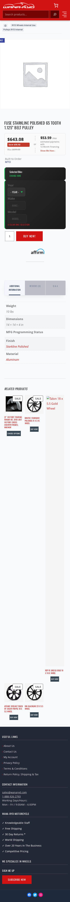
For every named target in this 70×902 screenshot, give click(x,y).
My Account (11, 757)
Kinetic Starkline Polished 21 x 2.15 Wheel (32, 420)
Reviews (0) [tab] (35, 285)
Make (11, 198)
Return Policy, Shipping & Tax (21, 774)
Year (11, 185)
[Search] (55, 14)
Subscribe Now (17, 879)
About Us (9, 746)
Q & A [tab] (55, 285)
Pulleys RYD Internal (13, 29)
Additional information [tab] (14, 287)
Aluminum (12, 360)
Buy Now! (29, 236)
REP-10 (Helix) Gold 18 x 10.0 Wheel (54, 671)
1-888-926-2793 (11, 796)
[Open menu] (64, 14)
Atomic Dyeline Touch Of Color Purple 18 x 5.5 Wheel (13, 709)
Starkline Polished (17, 347)
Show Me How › (47, 150)
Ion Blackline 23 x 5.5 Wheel (34, 707)
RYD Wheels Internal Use (23, 25)
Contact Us (10, 751)
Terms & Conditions (15, 768)
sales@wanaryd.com (14, 792)
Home (5, 25)
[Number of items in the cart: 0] (56, 5)
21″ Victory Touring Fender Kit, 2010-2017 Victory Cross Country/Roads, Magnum (13, 422)
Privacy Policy (12, 763)
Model (12, 212)
